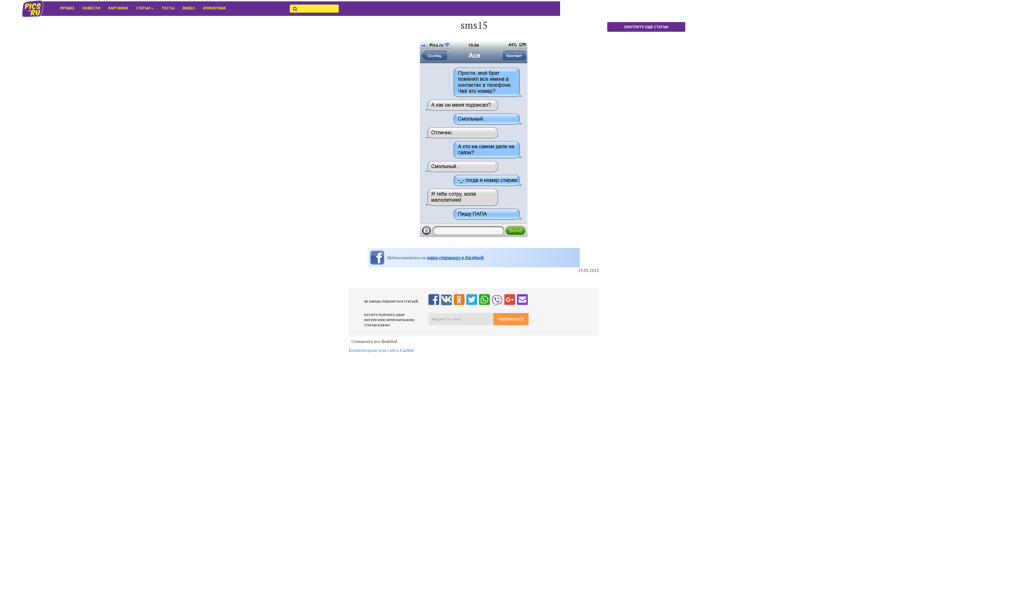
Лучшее (67, 8)
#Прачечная (214, 8)
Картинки (118, 8)
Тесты (168, 8)
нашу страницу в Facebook (455, 257)
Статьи (144, 8)
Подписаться (510, 319)
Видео (189, 8)
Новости (91, 8)
